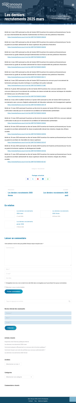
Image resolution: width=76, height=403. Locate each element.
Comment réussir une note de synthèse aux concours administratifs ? (25, 350)
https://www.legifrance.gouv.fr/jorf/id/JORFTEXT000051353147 (27, 142)
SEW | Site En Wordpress (41, 398)
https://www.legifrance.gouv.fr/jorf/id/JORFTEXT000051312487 (27, 85)
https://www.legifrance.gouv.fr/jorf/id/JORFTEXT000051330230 (27, 113)
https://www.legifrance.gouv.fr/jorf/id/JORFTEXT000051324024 (27, 96)
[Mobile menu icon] (73, 5)
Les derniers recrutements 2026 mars (25, 212)
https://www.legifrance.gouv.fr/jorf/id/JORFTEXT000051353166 (27, 151)
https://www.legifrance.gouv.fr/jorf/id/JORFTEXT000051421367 (27, 162)
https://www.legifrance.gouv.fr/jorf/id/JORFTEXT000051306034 (27, 37)
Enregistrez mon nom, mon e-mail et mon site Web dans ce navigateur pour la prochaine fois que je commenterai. (36, 283)
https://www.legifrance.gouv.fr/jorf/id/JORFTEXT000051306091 (27, 67)
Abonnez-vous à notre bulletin (15, 287)
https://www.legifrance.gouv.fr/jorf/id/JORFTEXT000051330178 (27, 105)
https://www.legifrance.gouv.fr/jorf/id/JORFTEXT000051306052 (27, 47)
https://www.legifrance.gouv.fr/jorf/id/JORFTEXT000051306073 (27, 57)
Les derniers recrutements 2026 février (60, 212)
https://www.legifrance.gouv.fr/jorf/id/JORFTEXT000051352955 (27, 134)
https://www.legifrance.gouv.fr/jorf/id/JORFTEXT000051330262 (27, 123)
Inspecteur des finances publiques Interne (17, 341)
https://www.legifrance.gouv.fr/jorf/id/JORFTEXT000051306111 (27, 77)
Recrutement (41, 168)
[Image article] (10, 214)
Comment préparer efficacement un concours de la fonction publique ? (25, 347)
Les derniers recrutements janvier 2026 (25, 223)
